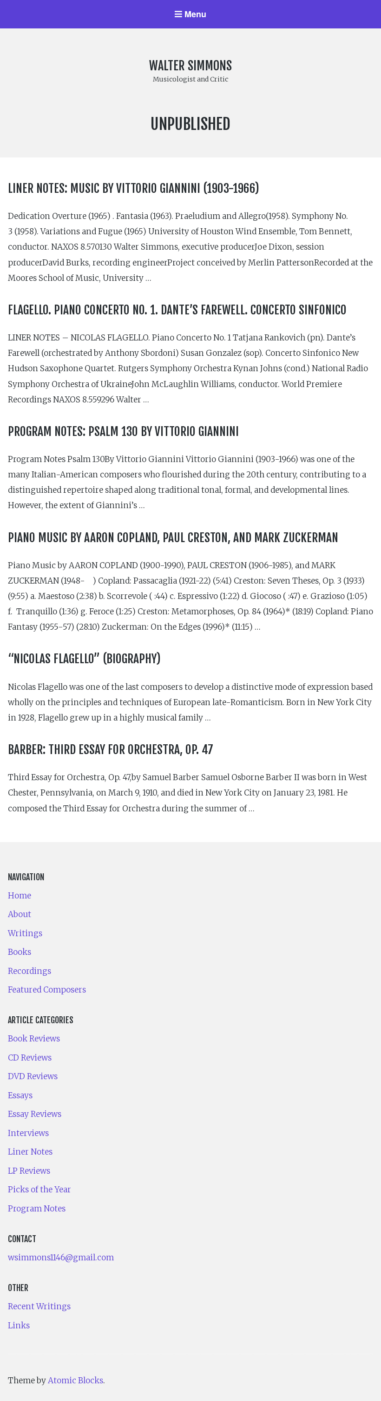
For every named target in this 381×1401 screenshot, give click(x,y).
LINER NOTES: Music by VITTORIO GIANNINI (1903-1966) (133, 188)
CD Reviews (30, 1058)
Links (19, 1325)
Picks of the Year (39, 1189)
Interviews (28, 1133)
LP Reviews (29, 1171)
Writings (25, 933)
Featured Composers (47, 990)
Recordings (29, 971)
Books (19, 952)
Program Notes (37, 1209)
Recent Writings (39, 1306)
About (19, 914)
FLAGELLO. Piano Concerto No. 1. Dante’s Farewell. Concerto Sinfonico (177, 309)
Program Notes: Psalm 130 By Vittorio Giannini (123, 431)
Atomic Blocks (75, 1380)
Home (19, 896)
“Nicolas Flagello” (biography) (84, 658)
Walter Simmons (190, 65)
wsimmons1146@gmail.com (61, 1257)
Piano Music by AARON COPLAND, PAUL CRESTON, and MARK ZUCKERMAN (173, 537)
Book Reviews (34, 1039)
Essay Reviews (34, 1114)
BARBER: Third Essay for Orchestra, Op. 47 (110, 749)
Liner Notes (30, 1152)
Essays (20, 1095)
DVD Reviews (33, 1076)
